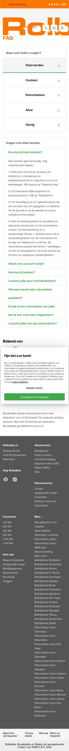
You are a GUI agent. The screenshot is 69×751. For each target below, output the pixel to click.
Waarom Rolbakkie (13, 560)
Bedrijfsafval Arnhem (46, 602)
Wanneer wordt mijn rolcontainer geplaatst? (30, 293)
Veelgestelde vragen (45, 492)
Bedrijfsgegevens (12, 568)
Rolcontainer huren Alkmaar (50, 694)
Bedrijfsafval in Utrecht (47, 572)
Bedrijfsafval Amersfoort (47, 589)
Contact (38, 488)
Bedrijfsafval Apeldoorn (47, 593)
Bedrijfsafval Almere (45, 568)
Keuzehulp (9, 577)
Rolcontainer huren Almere (49, 698)
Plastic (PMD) (42, 467)
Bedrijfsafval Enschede (47, 606)
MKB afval (40, 547)
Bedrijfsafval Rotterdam (47, 560)
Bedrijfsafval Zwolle (45, 623)
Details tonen (34, 387)
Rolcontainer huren (45, 543)
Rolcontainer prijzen (45, 539)
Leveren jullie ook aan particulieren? (32, 323)
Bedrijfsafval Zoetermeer (48, 619)
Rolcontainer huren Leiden (49, 677)
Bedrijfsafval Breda (45, 585)
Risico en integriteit (55, 734)
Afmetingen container (46, 535)
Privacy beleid (29, 734)
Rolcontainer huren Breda (48, 690)
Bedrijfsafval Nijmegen (46, 610)
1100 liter (8, 543)
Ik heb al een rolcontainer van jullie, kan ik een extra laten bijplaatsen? (31, 310)
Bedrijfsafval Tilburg (45, 614)
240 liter (7, 526)
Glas (37, 471)
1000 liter (8, 539)
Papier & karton (43, 455)
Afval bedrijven (42, 530)
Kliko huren (40, 556)
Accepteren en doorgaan (34, 396)
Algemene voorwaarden (10, 734)
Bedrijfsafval (41, 450)
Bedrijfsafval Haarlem (46, 581)
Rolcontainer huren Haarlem (50, 673)
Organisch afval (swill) (46, 463)
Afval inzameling (43, 551)
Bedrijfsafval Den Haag (47, 598)
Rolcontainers (10, 572)
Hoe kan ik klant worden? (25, 152)
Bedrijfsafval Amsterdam (48, 564)
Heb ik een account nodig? (26, 264)
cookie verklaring (20, 382)
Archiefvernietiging (44, 459)
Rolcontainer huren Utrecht (49, 661)
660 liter (7, 535)
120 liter (7, 522)
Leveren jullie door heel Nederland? (32, 281)
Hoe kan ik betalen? (21, 272)
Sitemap (43, 733)
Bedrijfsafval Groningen (47, 577)
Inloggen (8, 581)
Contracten (40, 497)
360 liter (7, 530)
